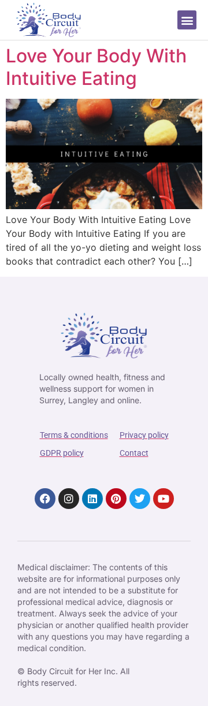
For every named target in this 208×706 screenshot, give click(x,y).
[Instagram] (68, 498)
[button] (186, 19)
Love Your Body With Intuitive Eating (96, 66)
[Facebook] (45, 498)
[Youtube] (163, 498)
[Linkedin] (92, 498)
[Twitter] (139, 498)
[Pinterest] (116, 498)
